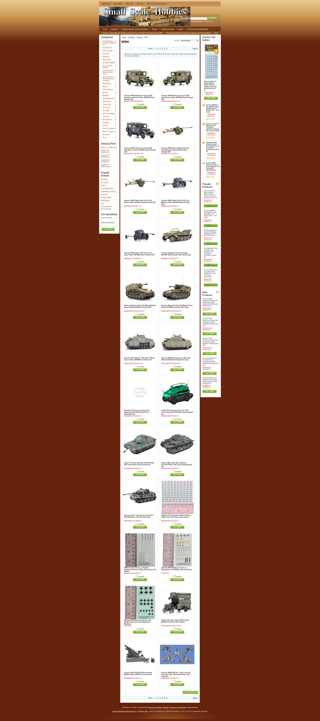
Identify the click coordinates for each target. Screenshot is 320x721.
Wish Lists (129, 4)
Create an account (160, 4)
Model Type (105, 84)
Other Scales (106, 102)
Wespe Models (106, 197)
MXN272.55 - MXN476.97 (105, 151)
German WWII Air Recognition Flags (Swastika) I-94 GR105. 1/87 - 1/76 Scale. (212, 108)
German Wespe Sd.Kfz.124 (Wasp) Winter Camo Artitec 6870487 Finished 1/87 (140, 306)
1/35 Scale (105, 117)
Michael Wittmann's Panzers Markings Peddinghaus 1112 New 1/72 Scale (210, 232)
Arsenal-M (104, 182)
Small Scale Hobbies (155, 707)
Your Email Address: (108, 222)
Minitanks (104, 179)
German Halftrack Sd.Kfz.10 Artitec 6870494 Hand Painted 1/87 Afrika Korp (176, 254)
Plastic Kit (105, 57)
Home (124, 37)
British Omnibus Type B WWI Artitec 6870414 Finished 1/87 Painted (175, 621)
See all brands (106, 209)
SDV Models (105, 200)
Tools (103, 138)
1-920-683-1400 (142, 711)
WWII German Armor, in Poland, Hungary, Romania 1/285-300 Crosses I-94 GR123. (140, 569)
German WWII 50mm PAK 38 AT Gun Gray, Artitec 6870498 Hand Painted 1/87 (139, 254)
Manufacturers (106, 120)
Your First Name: (106, 218)
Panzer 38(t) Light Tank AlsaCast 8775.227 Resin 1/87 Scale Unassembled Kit (176, 464)
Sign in (149, 4)
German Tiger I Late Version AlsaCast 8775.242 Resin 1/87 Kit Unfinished (138, 516)
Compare (141, 104)
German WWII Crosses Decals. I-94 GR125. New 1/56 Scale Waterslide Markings (137, 622)
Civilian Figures (107, 89)
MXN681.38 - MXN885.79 (105, 161)
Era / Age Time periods (106, 66)
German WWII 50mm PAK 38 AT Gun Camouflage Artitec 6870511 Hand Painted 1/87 (175, 150)
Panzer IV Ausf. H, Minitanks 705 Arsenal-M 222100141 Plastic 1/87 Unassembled (212, 127)
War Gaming (106, 60)
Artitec (103, 185)
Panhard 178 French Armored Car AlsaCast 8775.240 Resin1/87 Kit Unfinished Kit (137, 412)
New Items (106, 134)
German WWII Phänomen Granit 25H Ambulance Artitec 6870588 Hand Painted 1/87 (177, 97)
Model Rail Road (107, 99)
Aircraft (104, 93)
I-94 (102, 203)
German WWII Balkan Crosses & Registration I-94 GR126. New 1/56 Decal (176, 569)
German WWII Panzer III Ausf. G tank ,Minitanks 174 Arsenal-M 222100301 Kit (213, 166)
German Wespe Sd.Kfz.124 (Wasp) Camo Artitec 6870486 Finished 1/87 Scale (176, 306)
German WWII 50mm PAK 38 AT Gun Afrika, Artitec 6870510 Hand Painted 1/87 (140, 201)
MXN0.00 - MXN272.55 (109, 147)
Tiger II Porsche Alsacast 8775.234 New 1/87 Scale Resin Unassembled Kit (139, 464)
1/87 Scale (105, 108)
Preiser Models (106, 206)
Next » (195, 48)
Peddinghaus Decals (108, 191)
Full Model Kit (107, 48)
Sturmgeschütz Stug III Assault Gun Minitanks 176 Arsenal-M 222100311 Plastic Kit (212, 147)
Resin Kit (105, 54)
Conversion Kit (107, 51)
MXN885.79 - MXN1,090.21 (106, 166)
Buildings (105, 95)
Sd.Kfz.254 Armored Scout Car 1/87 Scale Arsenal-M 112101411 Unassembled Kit (177, 412)
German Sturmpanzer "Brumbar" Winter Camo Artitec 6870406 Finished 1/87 (139, 359)
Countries (105, 123)
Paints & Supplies (107, 129)
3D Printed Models (108, 63)
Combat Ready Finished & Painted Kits (108, 43)
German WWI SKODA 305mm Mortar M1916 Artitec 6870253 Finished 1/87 (138, 673)
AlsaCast (104, 194)
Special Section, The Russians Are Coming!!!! (107, 78)
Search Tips (208, 21)
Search (187, 18)
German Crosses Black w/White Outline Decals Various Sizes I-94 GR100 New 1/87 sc (210, 86)
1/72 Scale (105, 111)
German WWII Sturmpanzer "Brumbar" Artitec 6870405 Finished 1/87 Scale (176, 359)
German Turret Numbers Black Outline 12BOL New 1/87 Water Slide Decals (176, 516)
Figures (104, 87)
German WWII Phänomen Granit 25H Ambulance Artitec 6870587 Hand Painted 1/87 (140, 150)
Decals (104, 126)
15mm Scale (106, 105)
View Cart (140, 4)
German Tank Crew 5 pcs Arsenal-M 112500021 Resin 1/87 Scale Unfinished (210, 273)
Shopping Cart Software (178, 707)
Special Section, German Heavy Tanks (107, 72)
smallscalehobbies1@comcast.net (124, 711)
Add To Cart (140, 107)
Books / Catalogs (107, 132)
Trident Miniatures (107, 188)
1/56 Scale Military (108, 113)
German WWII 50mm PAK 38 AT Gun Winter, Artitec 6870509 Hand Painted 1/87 (175, 202)
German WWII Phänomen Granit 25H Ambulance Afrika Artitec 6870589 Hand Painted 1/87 (139, 97)
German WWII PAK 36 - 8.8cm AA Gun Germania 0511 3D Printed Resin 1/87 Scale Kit (175, 674)
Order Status (118, 4)
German (139, 37)
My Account (106, 4)
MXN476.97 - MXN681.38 (105, 156)
